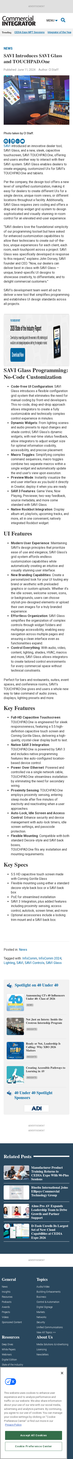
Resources (7, 1297)
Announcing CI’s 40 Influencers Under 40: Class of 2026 (45, 997)
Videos (5, 1317)
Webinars (7, 1354)
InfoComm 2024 (50, 958)
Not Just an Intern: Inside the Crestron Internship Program (44, 1021)
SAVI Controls (34, 963)
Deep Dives (7, 1344)
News (8, 48)
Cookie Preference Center (33, 1446)
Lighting (9, 963)
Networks (41, 1317)
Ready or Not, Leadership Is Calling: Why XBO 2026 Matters (43, 1047)
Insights (31, 1029)
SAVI (7, 146)
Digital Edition (9, 1359)
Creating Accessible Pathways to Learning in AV (45, 1069)
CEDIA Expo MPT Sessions (29, 32)
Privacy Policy (13, 1424)
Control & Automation (47, 1302)
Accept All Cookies (33, 1435)
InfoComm (29, 958)
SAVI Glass (54, 963)
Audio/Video (42, 1287)
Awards (6, 1307)
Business (41, 1297)
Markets (40, 1312)
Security (40, 1322)
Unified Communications (49, 1327)
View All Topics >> (46, 1332)
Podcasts (7, 1302)
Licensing (41, 1349)
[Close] (62, 1373)
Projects (6, 1312)
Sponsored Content (12, 1322)
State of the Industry (12, 1365)
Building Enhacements (48, 1292)
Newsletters (42, 1354)
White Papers (9, 1349)
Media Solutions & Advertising (52, 1344)
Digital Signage (44, 1307)
